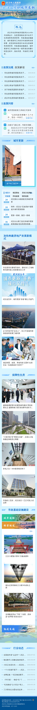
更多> (33, 67)
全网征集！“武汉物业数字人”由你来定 (18, 675)
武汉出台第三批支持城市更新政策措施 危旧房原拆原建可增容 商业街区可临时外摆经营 (22, 222)
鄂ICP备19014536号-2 (26, 700)
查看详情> (29, 118)
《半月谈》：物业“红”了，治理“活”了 (18, 680)
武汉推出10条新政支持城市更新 (22, 200)
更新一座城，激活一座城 (20, 215)
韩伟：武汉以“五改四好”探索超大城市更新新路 (22, 208)
